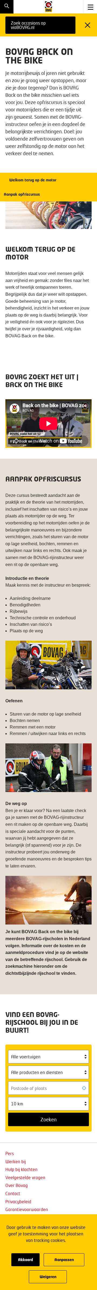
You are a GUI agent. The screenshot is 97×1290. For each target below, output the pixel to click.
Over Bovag (16, 1185)
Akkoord (25, 1259)
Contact (12, 1193)
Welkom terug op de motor (32, 180)
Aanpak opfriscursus (22, 194)
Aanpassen (64, 1259)
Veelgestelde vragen (25, 1177)
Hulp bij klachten (21, 1169)
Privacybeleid (18, 1201)
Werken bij (15, 1161)
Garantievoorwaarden (26, 1209)
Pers (9, 1153)
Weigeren (48, 1276)
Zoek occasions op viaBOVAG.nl (28, 25)
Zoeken (48, 1119)
